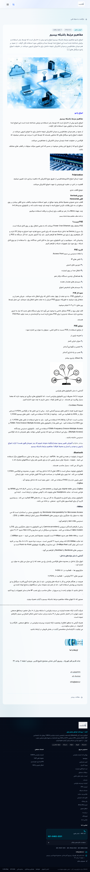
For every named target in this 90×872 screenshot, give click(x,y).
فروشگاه (84, 816)
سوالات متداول (83, 772)
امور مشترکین (83, 762)
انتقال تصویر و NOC (38, 765)
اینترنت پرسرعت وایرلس (80, 783)
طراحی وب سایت (82, 794)
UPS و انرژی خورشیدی (37, 762)
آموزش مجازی (78, 30)
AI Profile (12, 869)
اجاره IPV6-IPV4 (82, 805)
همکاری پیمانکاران (29, 869)
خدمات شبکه (83, 791)
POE (76, 325)
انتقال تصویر (83, 809)
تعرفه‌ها (85, 758)
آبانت (38, 599)
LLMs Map (5, 869)
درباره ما (85, 813)
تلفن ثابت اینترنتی (82, 798)
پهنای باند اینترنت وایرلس (80, 755)
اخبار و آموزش (45, 869)
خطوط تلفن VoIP (39, 758)
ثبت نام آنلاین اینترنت (81, 769)
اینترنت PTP (84, 787)
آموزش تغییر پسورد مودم (63, 443)
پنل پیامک (84, 801)
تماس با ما (84, 820)
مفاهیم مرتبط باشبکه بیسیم (42, 446)
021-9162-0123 (71, 848)
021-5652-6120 (82, 848)
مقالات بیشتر (75, 697)
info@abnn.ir (80, 852)
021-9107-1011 (61, 848)
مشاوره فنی (20, 869)
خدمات (85, 780)
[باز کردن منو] (7, 4)
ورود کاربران (84, 765)
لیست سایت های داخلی (80, 776)
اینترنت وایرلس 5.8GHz (37, 755)
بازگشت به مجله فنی (77, 19)
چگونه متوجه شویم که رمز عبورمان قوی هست (35, 443)
